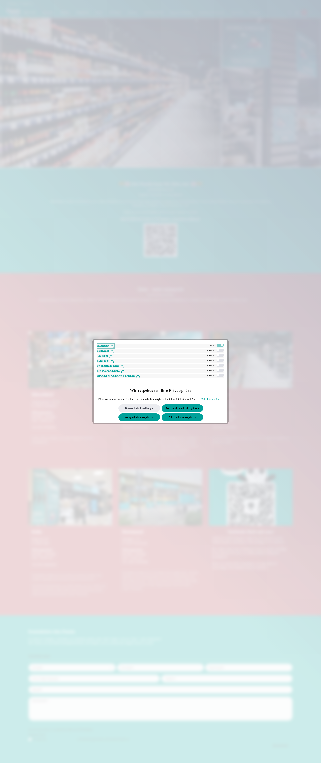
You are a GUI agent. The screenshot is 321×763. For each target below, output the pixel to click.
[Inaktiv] (220, 350)
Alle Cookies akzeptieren (182, 417)
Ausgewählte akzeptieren (139, 417)
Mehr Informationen (211, 399)
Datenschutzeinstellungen (139, 408)
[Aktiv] (220, 345)
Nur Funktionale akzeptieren (182, 408)
